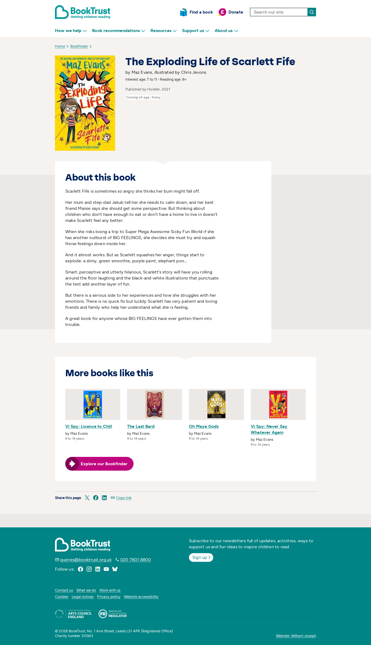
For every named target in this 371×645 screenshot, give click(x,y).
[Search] (311, 12)
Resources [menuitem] (161, 30)
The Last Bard (141, 426)
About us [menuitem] (224, 30)
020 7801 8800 (135, 559)
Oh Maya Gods (204, 426)
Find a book (201, 12)
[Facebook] (80, 569)
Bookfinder (79, 46)
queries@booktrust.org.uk (86, 559)
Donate (235, 12)
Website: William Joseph (296, 636)
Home (60, 46)
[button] (87, 497)
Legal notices (83, 596)
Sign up (199, 557)
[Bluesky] (114, 569)
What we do (86, 590)
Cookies (61, 596)
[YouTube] (106, 569)
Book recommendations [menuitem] (116, 30)
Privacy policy (108, 596)
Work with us (109, 590)
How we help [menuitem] (68, 30)
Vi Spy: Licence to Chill (88, 426)
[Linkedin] (97, 569)
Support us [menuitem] (193, 30)
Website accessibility (141, 596)
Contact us (64, 590)
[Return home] (82, 12)
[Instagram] (89, 569)
